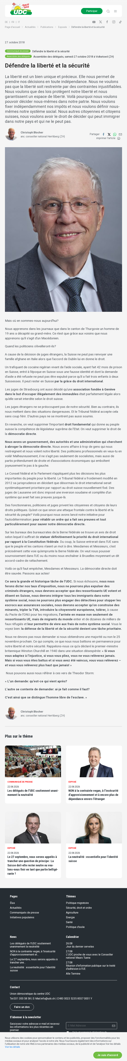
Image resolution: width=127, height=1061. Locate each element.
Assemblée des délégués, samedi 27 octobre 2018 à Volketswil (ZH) (73, 56)
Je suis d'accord (107, 1055)
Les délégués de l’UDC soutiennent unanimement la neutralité (33, 792)
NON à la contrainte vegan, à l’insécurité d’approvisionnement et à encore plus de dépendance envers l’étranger (93, 795)
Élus (12, 903)
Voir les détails (12, 1047)
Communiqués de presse (24, 912)
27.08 (69, 951)
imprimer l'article (105, 138)
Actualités (30, 27)
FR (13, 22)
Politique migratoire (77, 903)
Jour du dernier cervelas (80, 946)
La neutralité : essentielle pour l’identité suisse (93, 859)
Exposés (62, 27)
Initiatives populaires (22, 917)
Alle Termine (73, 973)
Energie (70, 917)
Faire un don (22, 1007)
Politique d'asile (75, 927)
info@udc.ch (48, 998)
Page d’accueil (12, 27)
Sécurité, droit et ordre (79, 907)
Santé (69, 922)
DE (6, 22)
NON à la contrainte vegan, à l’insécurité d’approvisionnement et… (32, 953)
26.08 (69, 943)
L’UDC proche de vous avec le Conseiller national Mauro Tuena (89, 956)
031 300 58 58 (22, 998)
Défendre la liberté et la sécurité (51, 51)
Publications (47, 27)
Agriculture (72, 912)
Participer (91, 11)
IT (19, 22)
